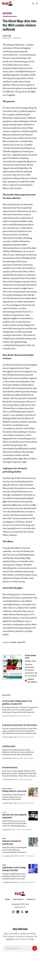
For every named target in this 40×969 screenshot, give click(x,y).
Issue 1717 (21, 642)
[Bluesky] (26, 912)
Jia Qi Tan (7, 36)
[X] (22, 912)
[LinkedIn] (17, 912)
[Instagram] (13, 912)
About (7, 899)
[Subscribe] (34, 948)
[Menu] (37, 3)
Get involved (18, 899)
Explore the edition (32, 680)
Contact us (30, 899)
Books (7, 13)
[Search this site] (33, 3)
